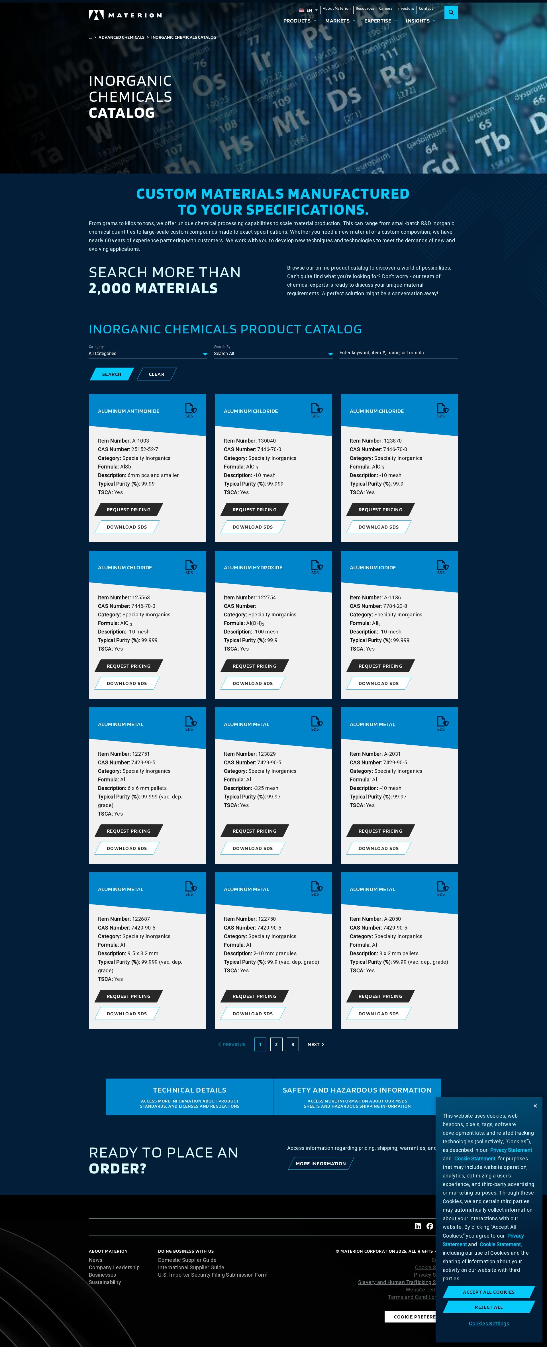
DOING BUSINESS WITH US (186, 1251)
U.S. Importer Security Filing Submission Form (213, 1275)
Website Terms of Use (432, 1290)
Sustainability (105, 1282)
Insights (418, 20)
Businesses (102, 1275)
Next (314, 1044)
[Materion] (125, 15)
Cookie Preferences (421, 1317)
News (96, 1260)
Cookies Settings (489, 1323)
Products (297, 20)
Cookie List (445, 1260)
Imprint (449, 1304)
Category (96, 347)
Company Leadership (114, 1267)
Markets (337, 20)
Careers (386, 8)
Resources (365, 8)
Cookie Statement (436, 1267)
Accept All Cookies (489, 1292)
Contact (426, 8)
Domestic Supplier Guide (187, 1260)
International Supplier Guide (191, 1267)
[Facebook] (430, 1227)
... (90, 37)
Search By (222, 347)
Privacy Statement (436, 1275)
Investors (405, 8)
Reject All (489, 1307)
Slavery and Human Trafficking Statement (408, 1282)
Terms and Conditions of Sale (423, 1297)
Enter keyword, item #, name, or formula (382, 352)
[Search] (451, 12)
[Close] (535, 1106)
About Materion (337, 8)
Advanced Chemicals (121, 37)
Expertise (377, 20)
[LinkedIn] (418, 1227)
